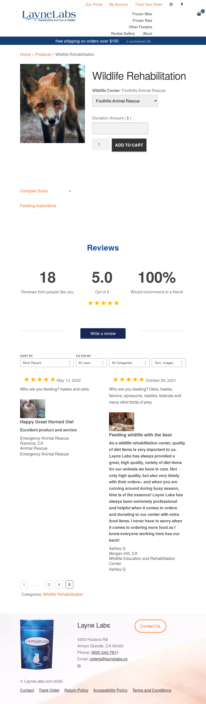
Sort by (26, 356)
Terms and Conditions (151, 690)
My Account (118, 4)
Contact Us (150, 626)
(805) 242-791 (103, 652)
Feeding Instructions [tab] (38, 205)
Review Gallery (123, 33)
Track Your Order (149, 4)
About (147, 33)
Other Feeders (140, 26)
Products (43, 54)
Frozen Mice (142, 13)
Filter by (83, 356)
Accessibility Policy (110, 690)
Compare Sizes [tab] (34, 191)
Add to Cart (129, 145)
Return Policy (76, 690)
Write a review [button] (103, 333)
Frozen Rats (142, 20)
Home (25, 54)
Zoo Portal (94, 4)
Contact (27, 690)
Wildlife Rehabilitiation (63, 594)
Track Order (49, 690)
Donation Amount (111, 118)
